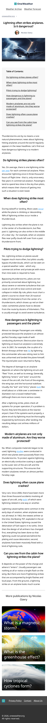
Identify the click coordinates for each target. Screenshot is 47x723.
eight (25, 499)
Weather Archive (14, 9)
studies (20, 451)
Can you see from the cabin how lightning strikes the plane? (21, 123)
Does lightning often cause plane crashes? (22, 115)
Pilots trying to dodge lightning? (21, 90)
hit (29, 350)
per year (6, 170)
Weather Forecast (32, 9)
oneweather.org (8, 16)
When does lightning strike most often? (21, 84)
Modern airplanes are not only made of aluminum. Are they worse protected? (23, 106)
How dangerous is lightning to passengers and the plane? (20, 97)
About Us (38, 700)
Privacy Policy (15, 700)
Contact (27, 700)
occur (41, 208)
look (39, 387)
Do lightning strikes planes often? (22, 77)
